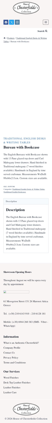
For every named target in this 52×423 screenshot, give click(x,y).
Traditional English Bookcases (14, 192)
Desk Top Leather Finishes (16, 382)
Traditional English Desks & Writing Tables (28, 189)
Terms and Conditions (14, 362)
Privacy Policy (10, 357)
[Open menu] (46, 22)
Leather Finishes (11, 387)
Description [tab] (11, 201)
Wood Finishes (11, 377)
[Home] (4, 38)
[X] (11, 22)
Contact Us (9, 352)
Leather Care (10, 392)
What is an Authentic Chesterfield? (21, 342)
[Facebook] (5, 22)
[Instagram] (17, 22)
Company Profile (11, 347)
